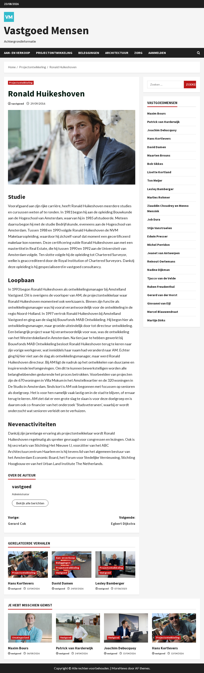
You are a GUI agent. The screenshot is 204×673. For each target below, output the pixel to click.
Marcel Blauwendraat (162, 312)
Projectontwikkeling (54, 53)
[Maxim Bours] (30, 628)
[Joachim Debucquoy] (126, 628)
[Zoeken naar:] (165, 84)
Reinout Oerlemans (161, 261)
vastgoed (17, 103)
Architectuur (116, 53)
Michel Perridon (158, 245)
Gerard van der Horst (162, 295)
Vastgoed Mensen (46, 30)
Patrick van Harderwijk (163, 122)
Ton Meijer (154, 180)
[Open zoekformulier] (198, 53)
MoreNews (119, 668)
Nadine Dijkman (158, 270)
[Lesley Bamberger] (115, 564)
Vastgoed (61, 572)
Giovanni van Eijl (159, 303)
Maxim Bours (156, 113)
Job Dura (153, 219)
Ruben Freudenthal (161, 287)
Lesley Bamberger (109, 583)
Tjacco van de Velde (161, 278)
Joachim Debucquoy (162, 130)
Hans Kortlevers (21, 583)
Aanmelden (157, 53)
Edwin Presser (157, 236)
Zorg (138, 53)
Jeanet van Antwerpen (163, 253)
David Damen (62, 583)
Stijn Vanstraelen (159, 228)
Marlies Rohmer (158, 197)
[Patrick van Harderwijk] (78, 628)
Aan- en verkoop (17, 53)
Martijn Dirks (156, 320)
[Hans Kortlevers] (28, 564)
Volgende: (123, 520)
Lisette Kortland (159, 172)
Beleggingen (88, 53)
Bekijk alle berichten (30, 503)
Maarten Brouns (158, 155)
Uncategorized (20, 637)
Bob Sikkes (155, 164)
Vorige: (17, 520)
